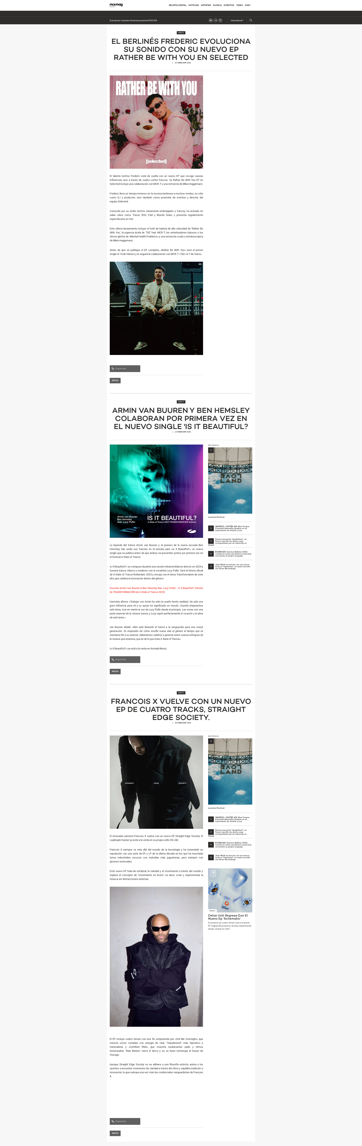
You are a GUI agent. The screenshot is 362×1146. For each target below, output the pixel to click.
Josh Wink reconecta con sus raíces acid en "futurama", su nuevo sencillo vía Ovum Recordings (230, 567)
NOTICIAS (193, 5)
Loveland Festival (216, 483)
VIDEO (239, 5)
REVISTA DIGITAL (178, 5)
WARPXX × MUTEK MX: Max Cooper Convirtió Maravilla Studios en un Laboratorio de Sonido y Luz (229, 528)
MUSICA (217, 5)
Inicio (115, 381)
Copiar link (120, 369)
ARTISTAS (206, 5)
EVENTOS (229, 5)
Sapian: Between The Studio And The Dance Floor (132, 20)
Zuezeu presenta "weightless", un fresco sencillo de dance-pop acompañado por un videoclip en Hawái (227, 542)
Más (247, 5)
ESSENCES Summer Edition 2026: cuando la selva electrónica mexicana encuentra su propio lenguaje (231, 554)
